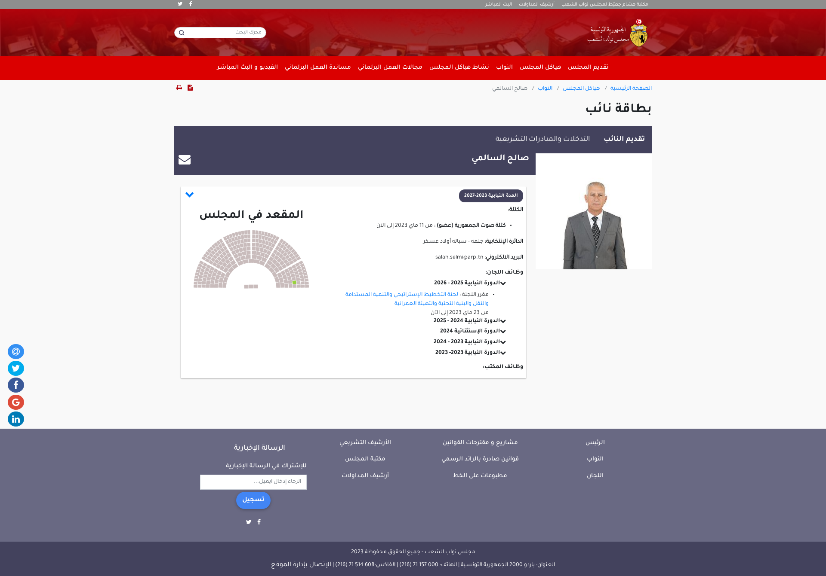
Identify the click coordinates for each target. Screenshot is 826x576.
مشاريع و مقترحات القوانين (480, 443)
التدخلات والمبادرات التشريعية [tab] (543, 139)
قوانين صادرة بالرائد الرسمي (480, 459)
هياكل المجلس (581, 89)
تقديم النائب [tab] (624, 139)
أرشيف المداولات (537, 4)
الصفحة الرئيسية (631, 89)
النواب (545, 89)
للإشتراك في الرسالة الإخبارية (266, 466)
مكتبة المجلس (365, 459)
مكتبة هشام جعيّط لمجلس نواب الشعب (604, 4)
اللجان (595, 476)
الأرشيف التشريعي (365, 443)
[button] (354, 195)
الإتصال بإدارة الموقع (301, 565)
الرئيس (595, 443)
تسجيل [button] (253, 500)
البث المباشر (498, 4)
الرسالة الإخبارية (259, 448)
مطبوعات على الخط (480, 476)
